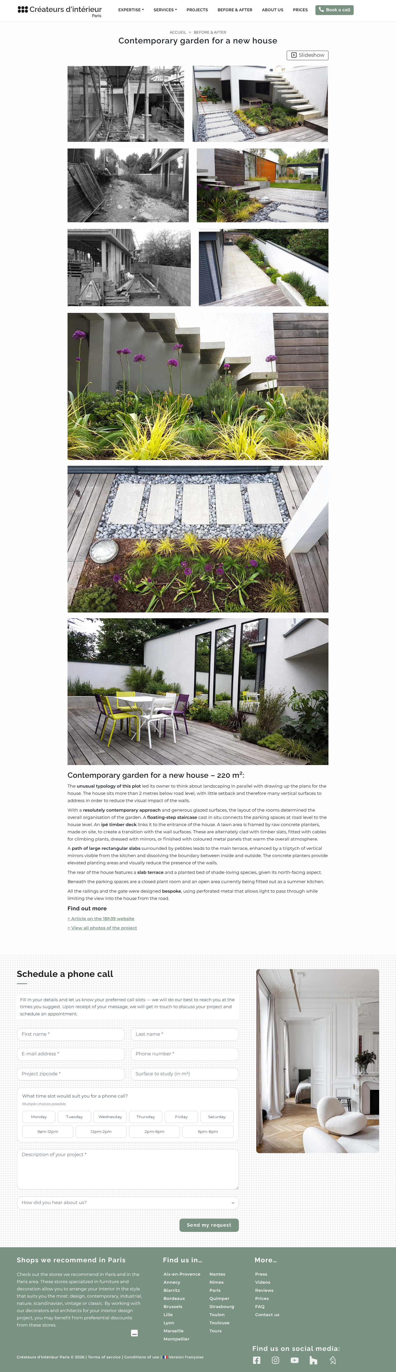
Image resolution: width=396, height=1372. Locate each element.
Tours (216, 1331)
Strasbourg (222, 1306)
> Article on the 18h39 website (101, 918)
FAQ (259, 1306)
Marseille (174, 1331)
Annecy (172, 1282)
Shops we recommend (71, 1260)
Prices (300, 10)
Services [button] (164, 10)
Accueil (178, 32)
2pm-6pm (154, 1131)
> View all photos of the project (102, 928)
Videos (262, 1282)
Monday (39, 1116)
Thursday (146, 1116)
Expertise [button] (129, 10)
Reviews (264, 1290)
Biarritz (172, 1290)
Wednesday (110, 1116)
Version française (183, 1357)
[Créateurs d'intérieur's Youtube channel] (294, 1360)
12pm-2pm (101, 1131)
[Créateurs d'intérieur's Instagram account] (275, 1360)
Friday (181, 1116)
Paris (215, 1290)
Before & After (235, 10)
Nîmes (217, 1282)
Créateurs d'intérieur (66, 11)
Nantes (218, 1274)
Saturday (217, 1116)
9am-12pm (47, 1131)
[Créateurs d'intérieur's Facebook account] (257, 1360)
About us (273, 10)
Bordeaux (174, 1298)
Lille (168, 1314)
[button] (198, 415)
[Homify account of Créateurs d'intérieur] (332, 1360)
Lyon (169, 1322)
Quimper (219, 1298)
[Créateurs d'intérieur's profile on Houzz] (313, 1360)
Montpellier (176, 1339)
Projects (197, 10)
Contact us (267, 1314)
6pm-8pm (208, 1131)
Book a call (338, 9)
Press (261, 1274)
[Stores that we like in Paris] (77, 1334)
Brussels (173, 1306)
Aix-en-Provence (182, 1274)
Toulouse (220, 1322)
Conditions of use (141, 1357)
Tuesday (74, 1116)
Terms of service (104, 1357)
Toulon (217, 1314)
